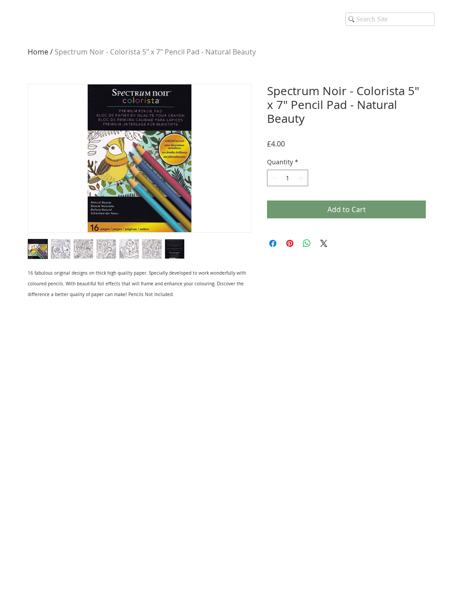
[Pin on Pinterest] (289, 243)
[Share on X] (323, 243)
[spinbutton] (288, 178)
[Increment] (301, 178)
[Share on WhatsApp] (306, 243)
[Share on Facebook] (272, 243)
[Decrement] (274, 178)
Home (38, 52)
